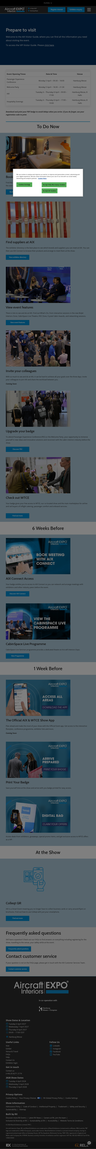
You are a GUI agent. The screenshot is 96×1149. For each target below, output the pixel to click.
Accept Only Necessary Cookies (54, 185)
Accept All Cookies (49, 191)
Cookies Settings (24, 184)
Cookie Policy (42, 178)
